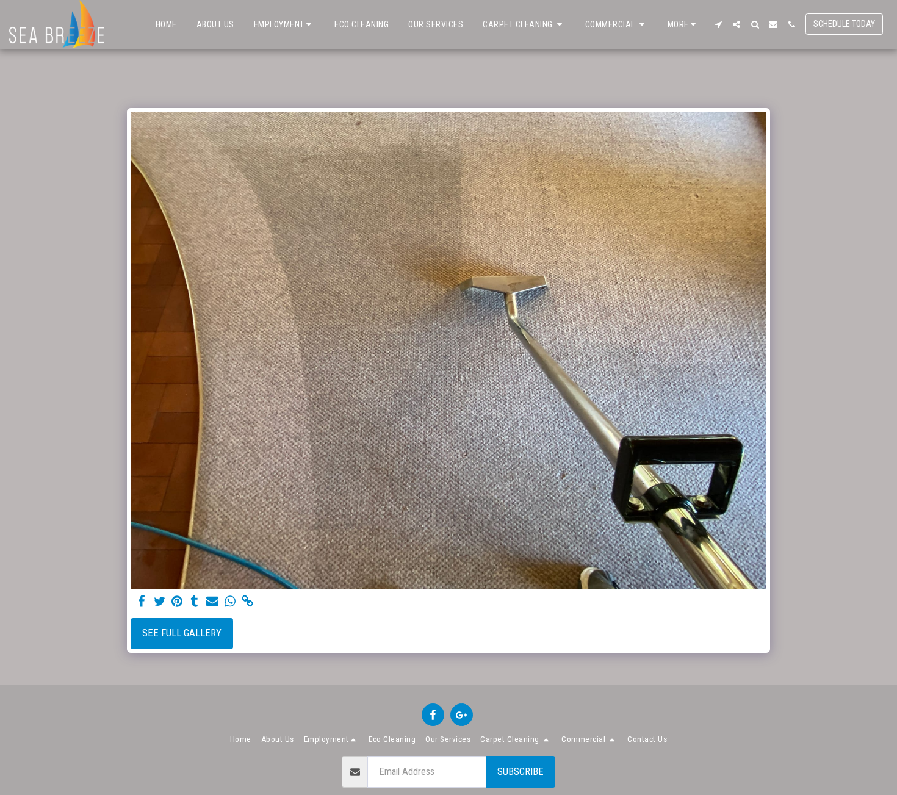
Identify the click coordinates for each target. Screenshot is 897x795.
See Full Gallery (182, 633)
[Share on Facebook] (141, 602)
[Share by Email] (212, 602)
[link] (247, 602)
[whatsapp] (229, 602)
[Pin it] (177, 602)
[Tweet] (159, 602)
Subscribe (520, 771)
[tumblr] (195, 602)
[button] (285, 24)
